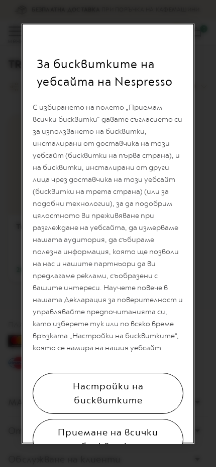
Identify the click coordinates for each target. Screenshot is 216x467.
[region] (108, 234)
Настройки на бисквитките (108, 393)
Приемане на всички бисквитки (108, 439)
